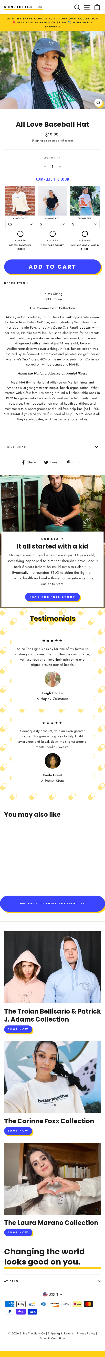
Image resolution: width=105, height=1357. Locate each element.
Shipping (37, 140)
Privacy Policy (86, 1333)
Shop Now (18, 1029)
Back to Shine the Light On (56, 903)
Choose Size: (20, 218)
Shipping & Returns (61, 1333)
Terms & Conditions (52, 1338)
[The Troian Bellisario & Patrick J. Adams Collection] (52, 967)
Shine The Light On (23, 7)
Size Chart (18, 447)
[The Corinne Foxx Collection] (52, 1077)
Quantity (52, 157)
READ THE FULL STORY (53, 597)
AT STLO (11, 1281)
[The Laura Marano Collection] (52, 1179)
